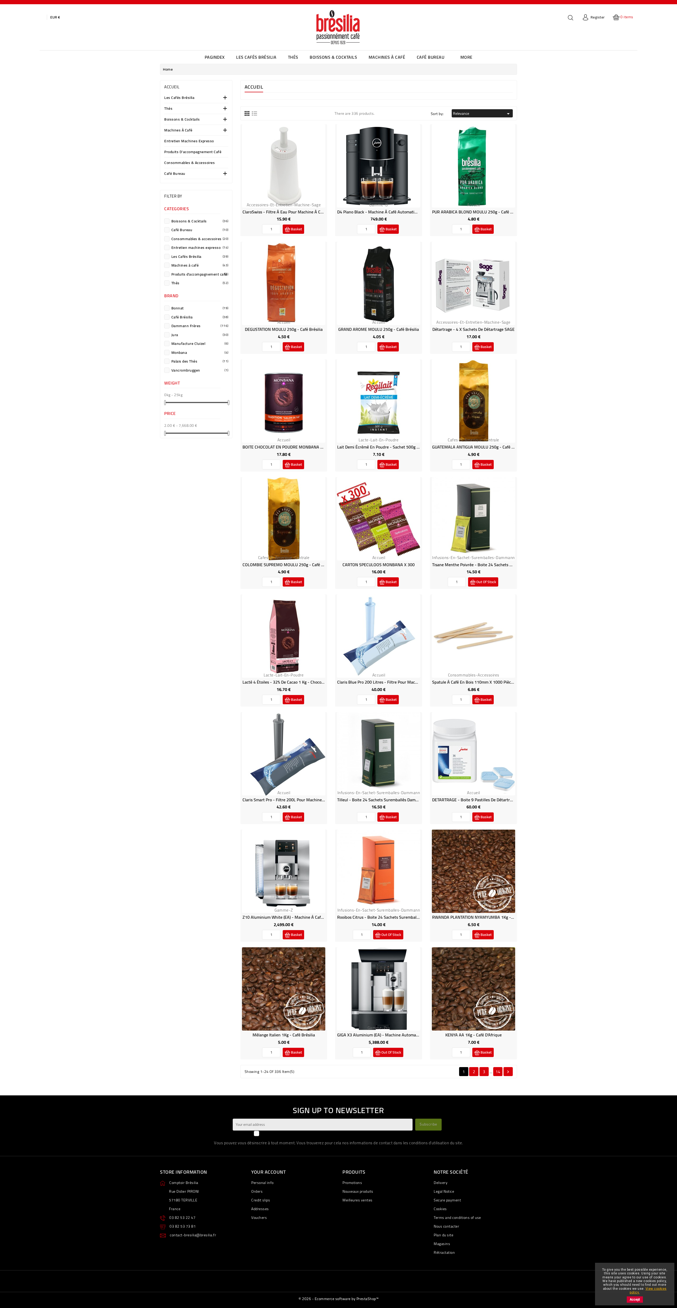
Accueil (172, 87)
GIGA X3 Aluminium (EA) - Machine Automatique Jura (385, 1035)
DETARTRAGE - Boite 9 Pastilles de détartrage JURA (479, 800)
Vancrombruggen (199, 370)
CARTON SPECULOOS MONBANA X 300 (378, 565)
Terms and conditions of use (457, 1217)
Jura (199, 334)
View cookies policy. (648, 1290)
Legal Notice (444, 1191)
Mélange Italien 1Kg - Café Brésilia (284, 1035)
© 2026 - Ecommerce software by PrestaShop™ (338, 1298)
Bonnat (199, 308)
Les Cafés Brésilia (179, 98)
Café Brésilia (199, 317)
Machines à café (178, 130)
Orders (257, 1191)
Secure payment (447, 1200)
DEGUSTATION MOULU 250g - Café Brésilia (284, 329)
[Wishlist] (277, 170)
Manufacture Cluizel (199, 343)
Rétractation (444, 1252)
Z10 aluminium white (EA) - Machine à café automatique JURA (300, 917)
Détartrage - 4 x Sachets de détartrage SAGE (473, 329)
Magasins (442, 1243)
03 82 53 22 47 (182, 1217)
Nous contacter (446, 1226)
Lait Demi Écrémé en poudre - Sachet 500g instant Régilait (390, 447)
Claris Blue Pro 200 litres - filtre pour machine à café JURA (391, 682)
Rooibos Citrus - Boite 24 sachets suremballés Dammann (389, 917)
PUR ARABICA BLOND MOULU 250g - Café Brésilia (478, 212)
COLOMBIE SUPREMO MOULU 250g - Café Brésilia (289, 565)
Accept (635, 1299)
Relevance (482, 113)
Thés (168, 109)
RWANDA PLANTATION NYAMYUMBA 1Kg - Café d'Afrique (485, 917)
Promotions (352, 1182)
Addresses (260, 1208)
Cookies (440, 1208)
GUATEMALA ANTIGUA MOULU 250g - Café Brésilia (478, 447)
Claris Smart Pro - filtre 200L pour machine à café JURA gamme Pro (305, 800)
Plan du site (443, 1235)
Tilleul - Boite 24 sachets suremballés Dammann (381, 800)
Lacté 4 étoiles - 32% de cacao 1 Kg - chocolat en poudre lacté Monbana (309, 682)
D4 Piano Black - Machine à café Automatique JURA (384, 212)
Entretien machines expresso (189, 141)
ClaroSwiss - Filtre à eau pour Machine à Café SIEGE (290, 212)
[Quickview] (290, 170)
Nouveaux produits (357, 1191)
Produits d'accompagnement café (192, 152)
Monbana (199, 352)
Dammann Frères (199, 325)
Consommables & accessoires (189, 163)
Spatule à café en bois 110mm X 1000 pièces (473, 682)
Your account (268, 1172)
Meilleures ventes (357, 1200)
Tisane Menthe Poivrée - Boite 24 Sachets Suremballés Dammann (491, 565)
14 (498, 1072)
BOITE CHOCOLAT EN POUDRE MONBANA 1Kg (285, 447)
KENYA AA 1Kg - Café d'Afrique (473, 1035)
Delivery (440, 1182)
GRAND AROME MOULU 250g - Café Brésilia (378, 329)
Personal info (262, 1182)
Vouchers (259, 1217)
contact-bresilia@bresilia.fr (193, 1235)
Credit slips (260, 1200)
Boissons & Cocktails (182, 120)
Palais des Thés (199, 361)
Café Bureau (174, 174)
